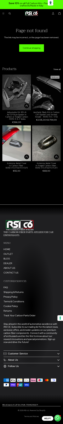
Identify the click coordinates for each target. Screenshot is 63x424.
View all (57, 69)
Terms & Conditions (14, 301)
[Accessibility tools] (50, 3)
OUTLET (8, 253)
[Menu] (3, 13)
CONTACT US (11, 272)
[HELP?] (57, 418)
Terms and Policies (31, 416)
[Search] (9, 13)
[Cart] (59, 13)
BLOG (7, 258)
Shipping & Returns (13, 292)
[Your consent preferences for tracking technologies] (60, 318)
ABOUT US (9, 268)
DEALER (8, 263)
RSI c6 (26, 410)
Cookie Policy (11, 306)
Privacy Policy (10, 296)
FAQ (6, 287)
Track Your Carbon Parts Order (19, 315)
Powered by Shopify (37, 410)
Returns (8, 310)
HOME (7, 249)
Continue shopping (31, 48)
